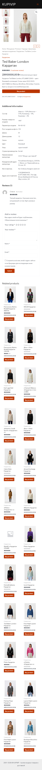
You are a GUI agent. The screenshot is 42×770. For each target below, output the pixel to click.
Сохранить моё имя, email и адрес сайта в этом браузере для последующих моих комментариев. (20, 263)
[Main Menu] (38, 4)
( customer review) (17, 70)
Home (4, 49)
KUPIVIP (9, 4)
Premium (18, 49)
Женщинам (10, 49)
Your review (10, 229)
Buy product (21, 91)
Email (7, 252)
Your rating (10, 225)
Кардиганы (20, 51)
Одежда (24, 49)
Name (7, 244)
